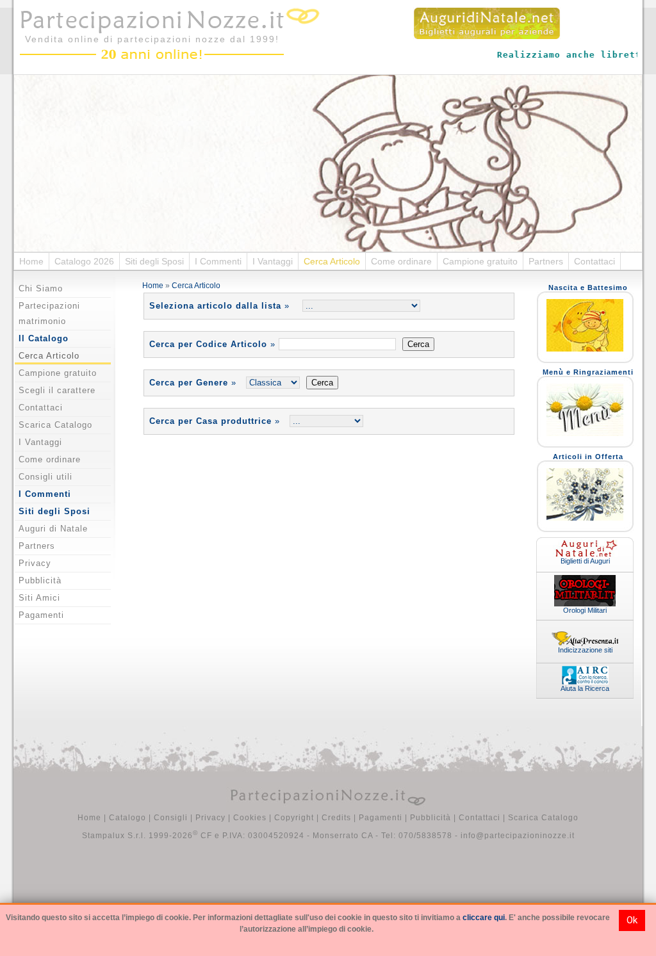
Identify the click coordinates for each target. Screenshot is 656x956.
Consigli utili (45, 477)
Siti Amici (39, 598)
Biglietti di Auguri (585, 561)
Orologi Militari (585, 610)
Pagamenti (41, 615)
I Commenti (218, 261)
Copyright (294, 817)
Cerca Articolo (332, 261)
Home (31, 261)
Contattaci (594, 261)
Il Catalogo (44, 338)
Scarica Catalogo (55, 425)
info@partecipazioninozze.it (518, 835)
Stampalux (103, 835)
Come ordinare (401, 261)
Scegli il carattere (57, 390)
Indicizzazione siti (585, 650)
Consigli (171, 817)
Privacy (35, 563)
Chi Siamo (41, 288)
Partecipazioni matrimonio (49, 313)
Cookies (249, 817)
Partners (546, 261)
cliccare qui (484, 917)
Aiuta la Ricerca (585, 688)
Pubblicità (40, 580)
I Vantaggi (272, 261)
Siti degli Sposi (154, 261)
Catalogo (127, 817)
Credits (336, 817)
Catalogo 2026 (84, 261)
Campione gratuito (480, 261)
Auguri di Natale (53, 528)
